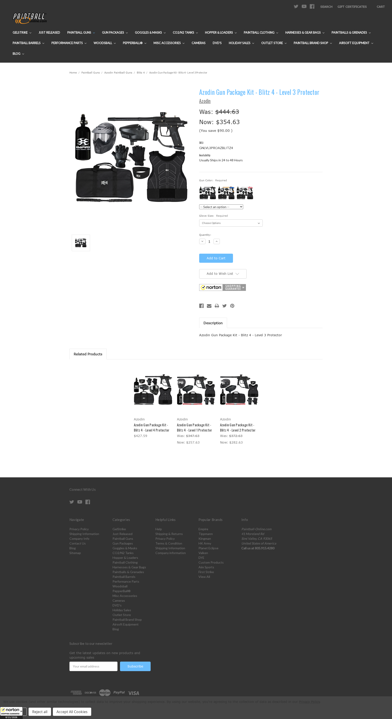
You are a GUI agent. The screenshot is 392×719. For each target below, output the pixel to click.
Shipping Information (84, 534)
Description (213, 323)
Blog (17, 53)
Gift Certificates (352, 6)
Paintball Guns (79, 32)
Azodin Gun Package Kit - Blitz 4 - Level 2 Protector (238, 427)
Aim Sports (206, 567)
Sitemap (75, 553)
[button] (11, 713)
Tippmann (205, 534)
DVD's (217, 43)
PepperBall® (133, 43)
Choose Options (196, 393)
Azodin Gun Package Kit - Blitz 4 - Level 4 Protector (151, 427)
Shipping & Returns (169, 534)
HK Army (204, 543)
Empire (203, 529)
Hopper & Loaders (219, 32)
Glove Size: (213, 215)
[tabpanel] (152, 402)
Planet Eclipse (208, 548)
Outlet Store (272, 43)
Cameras (199, 43)
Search (326, 6)
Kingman (204, 538)
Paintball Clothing (259, 32)
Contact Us (77, 543)
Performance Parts (67, 43)
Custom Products (211, 562)
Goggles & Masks (149, 32)
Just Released (49, 32)
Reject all (39, 711)
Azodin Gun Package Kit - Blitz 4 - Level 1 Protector (194, 427)
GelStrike (20, 32)
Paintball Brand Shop (311, 43)
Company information (170, 553)
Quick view (153, 389)
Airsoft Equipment (354, 43)
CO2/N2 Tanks (184, 32)
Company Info (79, 538)
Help (158, 529)
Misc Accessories (167, 43)
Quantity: (205, 234)
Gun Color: (213, 180)
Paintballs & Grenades (350, 32)
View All (204, 577)
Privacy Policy (79, 529)
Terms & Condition (168, 543)
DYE (201, 557)
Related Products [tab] (88, 354)
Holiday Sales (240, 43)
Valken (203, 553)
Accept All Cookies (72, 711)
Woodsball (103, 43)
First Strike (206, 572)
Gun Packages (113, 32)
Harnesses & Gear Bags (303, 32)
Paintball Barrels (27, 43)
